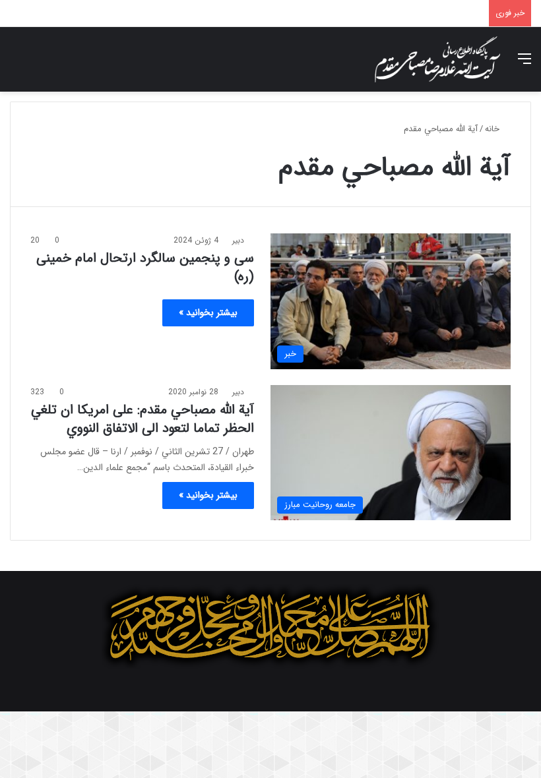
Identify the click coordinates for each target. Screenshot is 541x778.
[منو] (524, 64)
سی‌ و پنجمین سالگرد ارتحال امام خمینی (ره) (145, 267)
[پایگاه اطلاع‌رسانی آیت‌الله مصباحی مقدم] (437, 59)
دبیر (238, 240)
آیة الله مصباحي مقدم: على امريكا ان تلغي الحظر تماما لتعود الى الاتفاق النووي (142, 419)
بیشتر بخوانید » (208, 312)
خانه (493, 129)
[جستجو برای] (16, 64)
